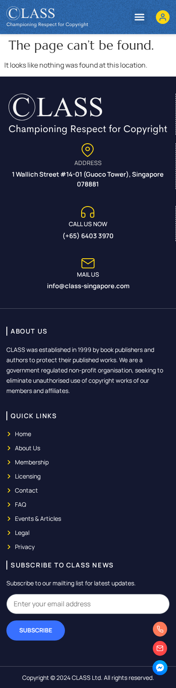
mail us (88, 274)
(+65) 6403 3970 (88, 235)
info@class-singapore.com (88, 285)
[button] (140, 17)
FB (161, 674)
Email (161, 655)
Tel (161, 636)
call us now (88, 224)
